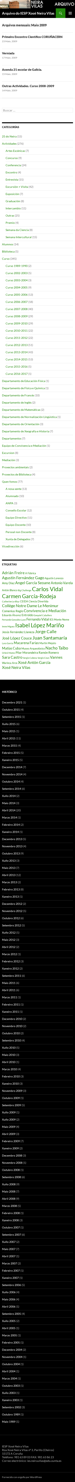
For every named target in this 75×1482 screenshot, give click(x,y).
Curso (6, 258)
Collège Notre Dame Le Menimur (30, 605)
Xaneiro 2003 (10, 1400)
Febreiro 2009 (11, 1141)
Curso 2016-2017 (17, 373)
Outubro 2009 (11, 1098)
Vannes (56, 657)
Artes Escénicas (15, 150)
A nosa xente (13, 488)
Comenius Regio (12, 611)
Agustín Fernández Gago (23, 577)
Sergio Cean (43, 657)
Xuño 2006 (9, 1292)
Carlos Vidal (47, 588)
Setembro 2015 (11, 716)
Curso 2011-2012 (17, 337)
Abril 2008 (8, 1198)
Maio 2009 (8, 1126)
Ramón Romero (49, 652)
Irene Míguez (8, 626)
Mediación (8, 460)
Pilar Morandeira (27, 652)
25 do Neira (9, 136)
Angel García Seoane (32, 583)
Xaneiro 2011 (10, 1011)
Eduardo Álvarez (11, 615)
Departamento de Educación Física (23, 381)
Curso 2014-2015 (17, 359)
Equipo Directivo (16, 517)
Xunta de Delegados (18, 539)
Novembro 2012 (12, 911)
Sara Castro (12, 657)
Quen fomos (9, 481)
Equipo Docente (16, 524)
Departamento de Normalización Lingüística (29, 417)
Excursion (8, 453)
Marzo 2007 (9, 1263)
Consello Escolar (16, 510)
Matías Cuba (11, 648)
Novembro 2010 (12, 1026)
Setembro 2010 (11, 1040)
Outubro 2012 (11, 918)
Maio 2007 (8, 1249)
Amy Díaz (8, 583)
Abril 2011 (8, 990)
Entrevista (12, 179)
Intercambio (13, 208)
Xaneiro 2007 (10, 1277)
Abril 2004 (8, 1371)
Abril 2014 (8, 810)
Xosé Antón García (34, 662)
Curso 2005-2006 (17, 294)
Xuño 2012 (9, 932)
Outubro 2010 (11, 1033)
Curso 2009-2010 (17, 323)
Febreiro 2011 (11, 1004)
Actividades (9, 143)
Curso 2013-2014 (17, 352)
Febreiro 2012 (11, 961)
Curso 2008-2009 (17, 316)
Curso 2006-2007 (17, 301)
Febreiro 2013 (11, 889)
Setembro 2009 (11, 1105)
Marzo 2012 (9, 954)
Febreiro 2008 (11, 1213)
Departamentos (11, 438)
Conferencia (13, 165)
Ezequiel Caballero (43, 615)
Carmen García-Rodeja (29, 596)
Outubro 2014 (11, 781)
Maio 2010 (8, 1054)
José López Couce (17, 638)
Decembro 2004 (12, 1349)
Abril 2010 (8, 1062)
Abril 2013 (8, 875)
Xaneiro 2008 (10, 1220)
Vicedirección (10, 546)
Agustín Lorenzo (54, 578)
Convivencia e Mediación (45, 611)
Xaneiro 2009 (10, 1148)
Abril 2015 (8, 738)
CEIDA (24, 601)
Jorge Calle (46, 631)
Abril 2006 (8, 1306)
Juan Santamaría (49, 638)
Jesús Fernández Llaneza (18, 632)
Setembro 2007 (11, 1234)
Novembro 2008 (12, 1162)
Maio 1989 (8, 1421)
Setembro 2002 (11, 1407)
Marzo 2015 (9, 745)
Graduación (13, 201)
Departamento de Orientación (20, 424)
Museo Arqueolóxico (33, 648)
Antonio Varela (62, 583)
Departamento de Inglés (17, 402)
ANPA (9, 503)
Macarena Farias (26, 643)
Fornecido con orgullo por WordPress (22, 1477)
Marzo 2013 (9, 882)
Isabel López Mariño (39, 625)
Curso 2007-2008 (17, 309)
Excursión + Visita (17, 186)
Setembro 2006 (11, 1285)
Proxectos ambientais (15, 467)
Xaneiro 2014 (10, 832)
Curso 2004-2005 (17, 287)
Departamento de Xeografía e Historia (25, 431)
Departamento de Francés (18, 395)
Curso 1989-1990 (17, 266)
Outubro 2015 (11, 709)
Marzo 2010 (9, 1069)
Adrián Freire (13, 573)
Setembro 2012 (11, 925)
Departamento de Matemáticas (21, 409)
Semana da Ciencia (17, 230)
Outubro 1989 (11, 1414)
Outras (10, 215)
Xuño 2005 (9, 1321)
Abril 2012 (8, 947)
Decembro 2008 (12, 1155)
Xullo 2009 (9, 1112)
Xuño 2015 (9, 724)
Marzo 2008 (9, 1205)
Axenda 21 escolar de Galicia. (22, 69)
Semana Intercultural (19, 237)
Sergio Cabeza (30, 657)
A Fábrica (30, 573)
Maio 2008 (8, 1191)
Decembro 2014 (12, 767)
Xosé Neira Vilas (16, 667)
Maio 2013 (8, 867)
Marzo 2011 (9, 997)
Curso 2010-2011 (17, 330)
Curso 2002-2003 (17, 273)
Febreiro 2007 (11, 1270)
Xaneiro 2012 (10, 968)
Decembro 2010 (12, 1018)
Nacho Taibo (56, 647)
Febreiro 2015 (11, 752)
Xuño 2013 (9, 860)
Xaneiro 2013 (10, 896)
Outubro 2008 (11, 1170)
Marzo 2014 (9, 817)
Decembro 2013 (12, 839)
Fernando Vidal (37, 619)
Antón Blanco (9, 590)
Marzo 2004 (9, 1378)
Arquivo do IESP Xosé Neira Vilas (28, 13)
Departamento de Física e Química (23, 388)
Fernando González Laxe (14, 619)
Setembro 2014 (11, 788)
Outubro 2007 (11, 1227)
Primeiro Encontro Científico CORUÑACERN (32, 37)
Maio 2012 (8, 939)
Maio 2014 (8, 803)
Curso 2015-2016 (17, 366)
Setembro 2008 (11, 1177)
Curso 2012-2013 (17, 345)
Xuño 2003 (9, 1392)
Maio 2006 (8, 1299)
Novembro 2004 (12, 1357)
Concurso (12, 158)
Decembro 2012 (12, 903)
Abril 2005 (8, 1328)
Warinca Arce (9, 662)
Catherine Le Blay (10, 601)
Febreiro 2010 (11, 1076)
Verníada (8, 53)
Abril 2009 (8, 1134)
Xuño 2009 (9, 1119)
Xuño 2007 (9, 1241)
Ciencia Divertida (38, 601)
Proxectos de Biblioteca (16, 474)
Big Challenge (24, 590)
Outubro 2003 (11, 1385)
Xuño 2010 (9, 1047)
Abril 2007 (8, 1256)
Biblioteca (8, 251)
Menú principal (70, 13)
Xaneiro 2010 (10, 1083)
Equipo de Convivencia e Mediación (24, 445)
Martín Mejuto (47, 643)
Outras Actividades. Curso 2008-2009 (28, 86)
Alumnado (12, 496)
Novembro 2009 (12, 1090)
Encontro (11, 172)
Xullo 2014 (9, 796)
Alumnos (7, 244)
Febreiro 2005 (11, 1342)
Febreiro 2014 (11, 824)
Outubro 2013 (11, 853)
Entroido (27, 615)
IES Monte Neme (59, 619)
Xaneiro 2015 (10, 760)
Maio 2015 (8, 731)
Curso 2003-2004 (17, 280)
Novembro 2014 (12, 774)
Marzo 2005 (9, 1335)
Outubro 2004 (11, 1364)
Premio (10, 222)
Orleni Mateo (8, 652)
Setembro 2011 (11, 975)
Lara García (7, 643)
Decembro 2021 (12, 702)
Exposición (12, 194)
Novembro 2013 (12, 846)
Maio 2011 (8, 983)
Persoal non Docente (19, 532)
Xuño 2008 (9, 1184)
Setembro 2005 (11, 1313)
